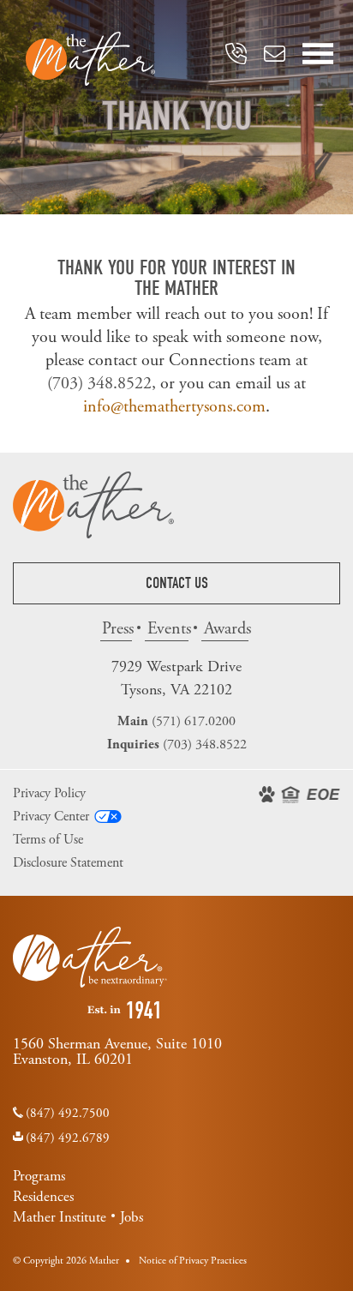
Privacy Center (51, 817)
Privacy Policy (49, 793)
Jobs (131, 1217)
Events (167, 628)
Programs (39, 1176)
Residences (43, 1196)
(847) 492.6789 (68, 1138)
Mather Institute (59, 1217)
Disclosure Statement (68, 863)
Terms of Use (48, 840)
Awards (226, 628)
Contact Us (177, 583)
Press (117, 628)
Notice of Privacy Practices (193, 1260)
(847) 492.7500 (68, 1113)
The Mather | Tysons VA (90, 58)
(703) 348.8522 (99, 383)
